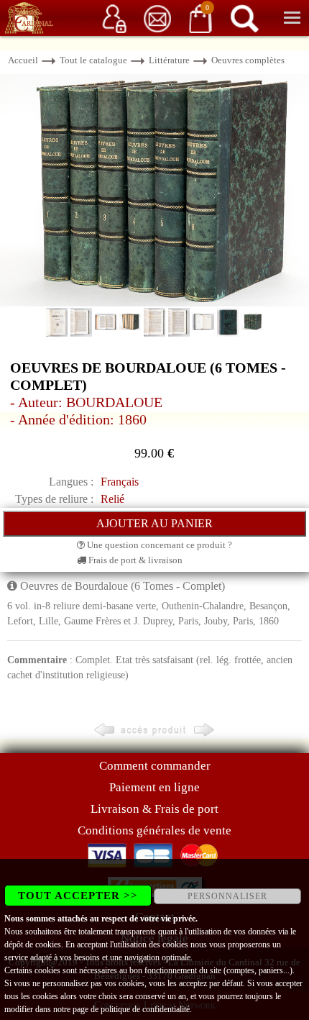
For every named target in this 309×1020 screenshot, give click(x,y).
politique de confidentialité (145, 1009)
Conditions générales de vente (154, 830)
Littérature (169, 60)
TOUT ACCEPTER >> (78, 895)
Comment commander (155, 766)
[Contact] (157, 17)
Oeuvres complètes (248, 60)
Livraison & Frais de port (154, 809)
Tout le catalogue (93, 60)
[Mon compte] (114, 17)
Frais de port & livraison (134, 560)
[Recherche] (244, 17)
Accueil (23, 60)
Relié (112, 499)
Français (120, 481)
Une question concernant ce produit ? (158, 544)
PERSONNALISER (227, 896)
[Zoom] (154, 188)
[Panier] (200, 17)
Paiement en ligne (154, 787)
